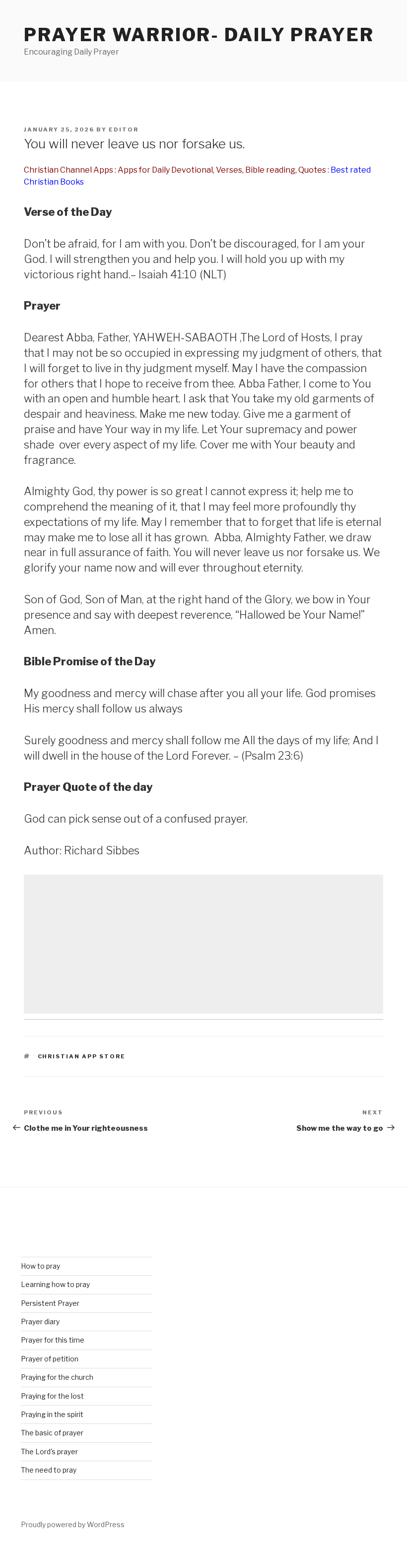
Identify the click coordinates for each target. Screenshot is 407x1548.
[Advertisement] (203, 944)
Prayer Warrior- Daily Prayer (199, 35)
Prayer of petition (49, 1358)
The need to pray (48, 1470)
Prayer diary (40, 1321)
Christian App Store (82, 1056)
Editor (123, 129)
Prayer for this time (52, 1340)
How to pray (40, 1266)
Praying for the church (57, 1377)
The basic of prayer (52, 1432)
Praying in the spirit (52, 1414)
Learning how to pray (55, 1284)
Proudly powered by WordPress (73, 1524)
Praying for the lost (52, 1396)
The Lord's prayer (49, 1451)
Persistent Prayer (50, 1303)
